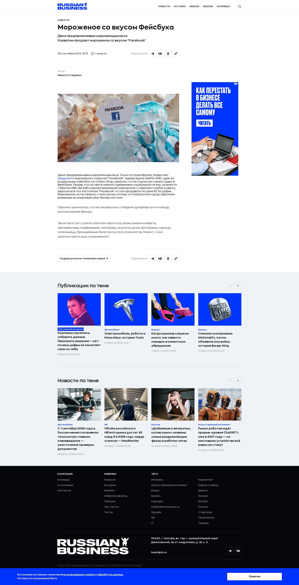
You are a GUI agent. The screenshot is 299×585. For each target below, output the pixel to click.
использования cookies (79, 574)
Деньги (203, 490)
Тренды (203, 523)
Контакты (64, 490)
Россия (203, 507)
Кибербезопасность (165, 507)
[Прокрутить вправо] (238, 285)
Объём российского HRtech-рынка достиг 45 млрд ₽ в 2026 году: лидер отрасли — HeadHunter (124, 434)
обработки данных (110, 574)
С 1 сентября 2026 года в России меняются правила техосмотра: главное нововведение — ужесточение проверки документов (78, 438)
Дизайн (156, 512)
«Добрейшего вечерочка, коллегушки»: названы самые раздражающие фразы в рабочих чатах (171, 434)
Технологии (206, 517)
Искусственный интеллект (169, 485)
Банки (155, 490)
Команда (63, 480)
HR (153, 517)
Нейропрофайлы (115, 496)
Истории (180, 6)
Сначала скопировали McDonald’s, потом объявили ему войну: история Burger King (215, 339)
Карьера (157, 501)
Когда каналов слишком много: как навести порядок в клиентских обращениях (170, 339)
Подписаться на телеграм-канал (82, 258)
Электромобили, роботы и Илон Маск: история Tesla (124, 335)
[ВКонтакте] (238, 550)
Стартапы (205, 512)
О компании (65, 485)
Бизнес (156, 496)
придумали (66, 178)
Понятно (254, 576)
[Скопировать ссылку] (176, 53)
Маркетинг (205, 480)
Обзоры (208, 6)
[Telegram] (229, 550)
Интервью (223, 6)
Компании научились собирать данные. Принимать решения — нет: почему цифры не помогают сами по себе (79, 341)
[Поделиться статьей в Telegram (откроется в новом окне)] (152, 53)
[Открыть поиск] (239, 6)
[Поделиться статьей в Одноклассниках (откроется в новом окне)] (168, 53)
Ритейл (203, 501)
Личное (203, 496)
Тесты (108, 512)
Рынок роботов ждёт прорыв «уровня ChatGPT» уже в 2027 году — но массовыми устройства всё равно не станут (219, 436)
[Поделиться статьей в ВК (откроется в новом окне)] (160, 53)
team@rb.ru (159, 552)
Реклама (157, 480)
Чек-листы (111, 507)
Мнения (194, 6)
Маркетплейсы (208, 485)
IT (152, 523)
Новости (164, 6)
